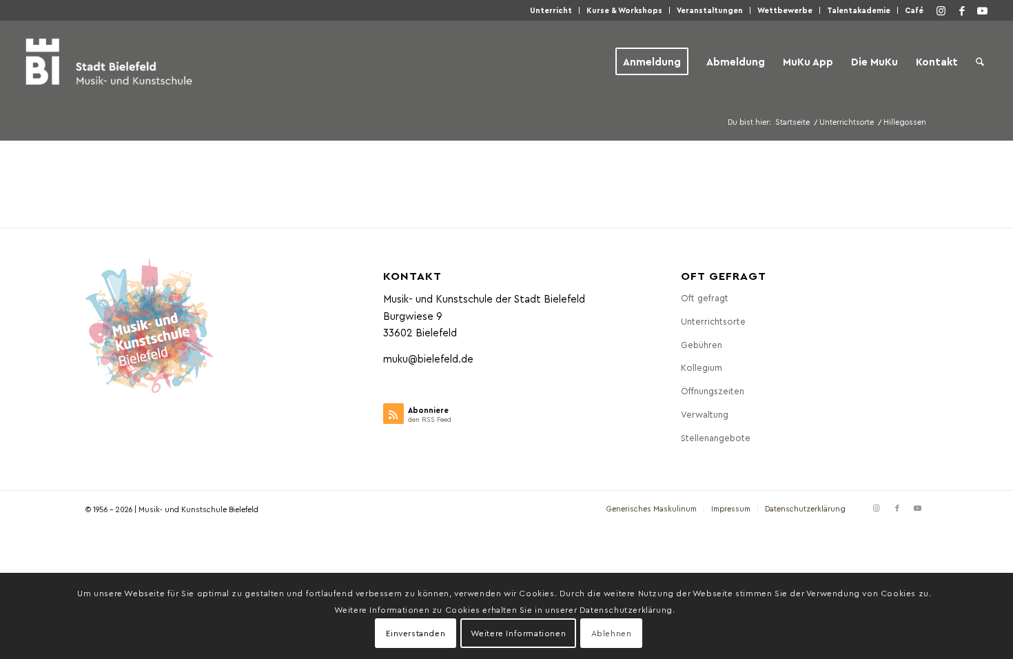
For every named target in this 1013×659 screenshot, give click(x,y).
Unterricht (551, 10)
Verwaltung (704, 414)
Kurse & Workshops (624, 10)
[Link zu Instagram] (941, 10)
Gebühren (701, 344)
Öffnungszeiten (712, 390)
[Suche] (980, 61)
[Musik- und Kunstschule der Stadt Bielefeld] (108, 61)
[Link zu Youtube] (982, 10)
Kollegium (701, 367)
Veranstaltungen (710, 10)
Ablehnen (611, 633)
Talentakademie (858, 10)
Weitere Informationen (518, 633)
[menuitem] (551, 10)
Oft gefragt (704, 297)
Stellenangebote (715, 437)
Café (914, 10)
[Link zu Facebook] (962, 10)
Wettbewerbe (784, 10)
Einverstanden (416, 633)
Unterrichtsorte (713, 321)
